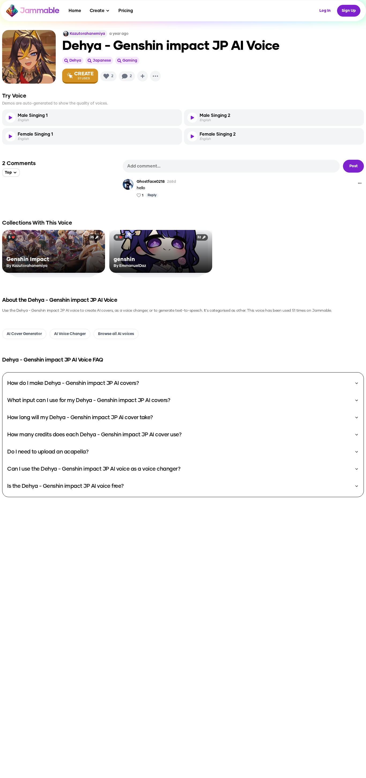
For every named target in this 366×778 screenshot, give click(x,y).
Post (353, 166)
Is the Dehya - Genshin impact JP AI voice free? (65, 486)
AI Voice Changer (70, 334)
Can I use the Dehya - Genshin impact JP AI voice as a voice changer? (93, 469)
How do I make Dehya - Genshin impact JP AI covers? (73, 383)
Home (75, 11)
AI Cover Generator (24, 334)
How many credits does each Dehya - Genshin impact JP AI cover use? (94, 434)
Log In (325, 11)
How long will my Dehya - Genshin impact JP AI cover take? (80, 417)
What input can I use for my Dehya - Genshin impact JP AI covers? (88, 400)
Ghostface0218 (151, 182)
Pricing (125, 11)
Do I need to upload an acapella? (47, 452)
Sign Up (349, 11)
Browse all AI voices (116, 334)
